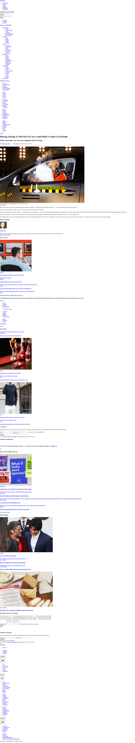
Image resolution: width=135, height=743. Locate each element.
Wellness (5, 6)
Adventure (8, 32)
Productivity (8, 63)
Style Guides (8, 50)
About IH (5, 726)
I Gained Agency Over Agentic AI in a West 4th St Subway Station (16, 489)
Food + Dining (9, 30)
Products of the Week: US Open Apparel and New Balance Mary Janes (14, 379)
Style (4, 5)
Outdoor (7, 72)
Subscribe (7, 11)
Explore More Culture (5, 512)
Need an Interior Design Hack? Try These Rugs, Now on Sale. (15, 509)
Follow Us (3, 11)
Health (7, 58)
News (7, 48)
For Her (7, 73)
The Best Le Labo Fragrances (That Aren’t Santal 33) (10, 335)
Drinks (7, 29)
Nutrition (8, 61)
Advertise (5, 730)
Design (7, 40)
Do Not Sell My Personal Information (11, 738)
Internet (7, 42)
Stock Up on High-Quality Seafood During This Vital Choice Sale (15, 569)
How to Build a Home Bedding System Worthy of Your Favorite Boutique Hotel (15, 288)
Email (14, 432)
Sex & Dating (9, 35)
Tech (7, 74)
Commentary (8, 46)
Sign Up (2, 435)
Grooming (8, 53)
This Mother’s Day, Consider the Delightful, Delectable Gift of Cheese (16, 610)
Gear (1, 421)
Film (7, 37)
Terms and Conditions (12, 436)
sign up (80, 298)
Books (7, 39)
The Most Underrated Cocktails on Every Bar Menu (10, 373)
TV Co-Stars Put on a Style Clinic (8, 555)
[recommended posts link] (16, 485)
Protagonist (5, 671)
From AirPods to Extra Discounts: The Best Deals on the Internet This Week (15, 424)
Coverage (5, 667)
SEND (2, 625)
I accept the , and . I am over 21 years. (18, 436)
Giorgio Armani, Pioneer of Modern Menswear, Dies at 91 (11, 295)
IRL (4, 668)
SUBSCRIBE (6, 306)
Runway (7, 49)
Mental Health (9, 60)
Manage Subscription (7, 737)
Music (7, 41)
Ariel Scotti (6, 143)
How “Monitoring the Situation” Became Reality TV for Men (12, 275)
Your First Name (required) (19, 617)
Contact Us (5, 728)
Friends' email (3, 624)
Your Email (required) (18, 616)
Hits (4, 664)
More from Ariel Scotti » (5, 234)
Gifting (7, 77)
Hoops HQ (5, 9)
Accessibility (6, 736)
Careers (4, 735)
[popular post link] (12, 331)
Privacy (4, 733)
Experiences (5, 3)
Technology (2, 486)
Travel (7, 31)
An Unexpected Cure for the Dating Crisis (10, 502)
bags (3, 212)
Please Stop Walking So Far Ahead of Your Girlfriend (12, 562)
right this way (54, 446)
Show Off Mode (9, 34)
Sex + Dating (3, 500)
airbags (32, 207)
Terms (4, 731)
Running (7, 64)
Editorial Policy (6, 727)
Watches (7, 51)
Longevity (8, 59)
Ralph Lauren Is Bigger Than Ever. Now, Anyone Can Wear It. (12, 417)
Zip (14, 433)
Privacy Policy (22, 436)
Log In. (10, 309)
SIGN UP (2, 639)
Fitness (7, 56)
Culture (4, 4)
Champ (4, 670)
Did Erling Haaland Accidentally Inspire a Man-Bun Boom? (14, 495)
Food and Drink (9, 70)
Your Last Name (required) (19, 619)
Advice (7, 55)
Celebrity (8, 45)
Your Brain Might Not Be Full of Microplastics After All (11, 281)
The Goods (5, 8)
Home (7, 69)
